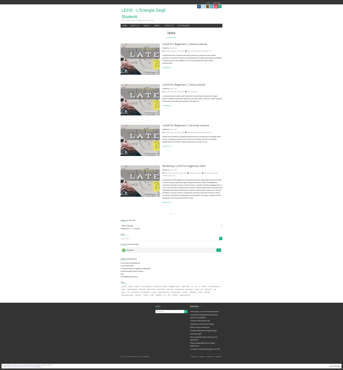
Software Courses (195, 173)
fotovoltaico (189, 289)
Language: (215, 3)
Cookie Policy (37, 367)
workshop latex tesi (204, 51)
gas (201, 289)
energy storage (161, 289)
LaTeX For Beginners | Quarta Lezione (184, 44)
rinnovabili (207, 292)
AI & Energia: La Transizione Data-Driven (204, 311)
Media (156, 26)
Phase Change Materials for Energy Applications (202, 344)
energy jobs (142, 289)
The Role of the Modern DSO (200, 321)
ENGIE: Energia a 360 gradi (199, 327)
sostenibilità (158, 295)
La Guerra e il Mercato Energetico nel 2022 (205, 349)
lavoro (123, 292)
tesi (209, 173)
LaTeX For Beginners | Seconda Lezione (185, 125)
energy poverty (151, 289)
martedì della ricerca (163, 292)
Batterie (165, 286)
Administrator (210, 356)
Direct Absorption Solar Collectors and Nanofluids (203, 338)
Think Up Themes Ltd (133, 356)
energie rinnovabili (132, 289)
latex (188, 51)
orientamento (193, 292)
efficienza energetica (214, 286)
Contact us (169, 26)
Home (124, 26)
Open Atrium (218, 356)
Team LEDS (173, 48)
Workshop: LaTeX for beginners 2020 (183, 166)
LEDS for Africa (183, 26)
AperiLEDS (137, 286)
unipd (168, 295)
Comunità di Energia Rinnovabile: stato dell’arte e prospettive (204, 316)
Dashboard (202, 356)
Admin (208, 3)
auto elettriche (157, 286)
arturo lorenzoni (146, 286)
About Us (134, 26)
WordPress (147, 356)
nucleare (185, 292)
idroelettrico (208, 289)
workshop (194, 51)
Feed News (195, 306)
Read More (166, 67)
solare (151, 295)
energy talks (170, 289)
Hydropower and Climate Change (202, 324)
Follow (218, 250)
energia (123, 289)
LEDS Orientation (145, 292)
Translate (136, 229)
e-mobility (204, 286)
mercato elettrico (176, 292)
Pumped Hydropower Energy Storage (203, 330)
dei (196, 286)
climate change (185, 286)
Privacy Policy (194, 356)
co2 (192, 286)
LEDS (128, 292)
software (145, 295)
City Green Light (195, 334)
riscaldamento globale (127, 295)
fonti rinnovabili (179, 289)
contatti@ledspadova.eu (129, 277)
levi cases (154, 292)
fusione (197, 289)
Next (175, 213)
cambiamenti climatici (174, 286)
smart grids (138, 295)
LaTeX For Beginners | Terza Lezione (183, 84)
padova (200, 292)
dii (199, 286)
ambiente (131, 286)
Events (146, 26)
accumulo (124, 286)
